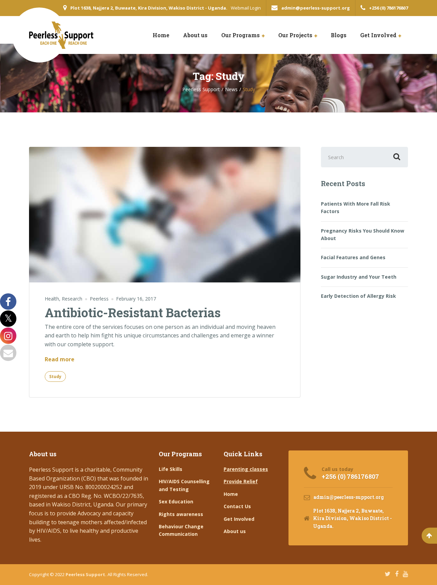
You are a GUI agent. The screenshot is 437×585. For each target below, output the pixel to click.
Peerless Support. (87, 574)
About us (195, 35)
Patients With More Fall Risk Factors (355, 207)
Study (55, 376)
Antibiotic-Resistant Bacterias (133, 312)
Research (72, 298)
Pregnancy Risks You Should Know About (362, 234)
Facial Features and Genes (353, 257)
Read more (59, 359)
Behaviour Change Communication (181, 530)
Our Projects (295, 35)
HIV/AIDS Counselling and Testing (184, 485)
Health (52, 298)
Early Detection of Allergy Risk (358, 296)
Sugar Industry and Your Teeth (358, 277)
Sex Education (176, 501)
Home (161, 35)
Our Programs (240, 35)
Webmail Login (246, 8)
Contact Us (237, 506)
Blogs (339, 35)
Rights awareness (181, 514)
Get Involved (378, 35)
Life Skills (170, 469)
